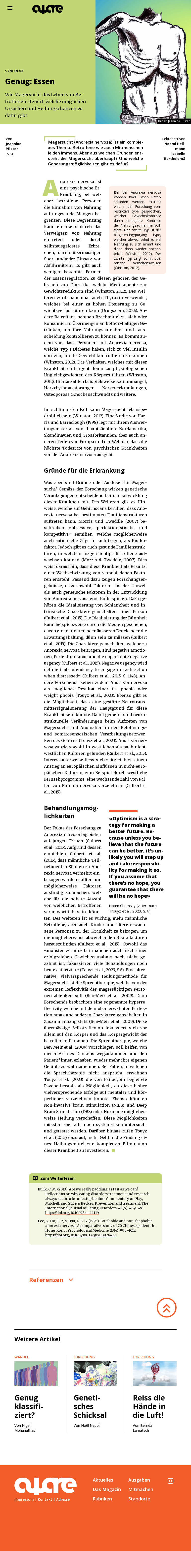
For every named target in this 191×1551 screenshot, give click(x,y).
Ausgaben (139, 1480)
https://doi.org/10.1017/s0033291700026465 (81, 1235)
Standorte (139, 1499)
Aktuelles (103, 1480)
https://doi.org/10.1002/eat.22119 (72, 1213)
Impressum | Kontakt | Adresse (42, 1499)
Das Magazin (107, 1489)
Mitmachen (140, 1489)
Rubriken (102, 1499)
